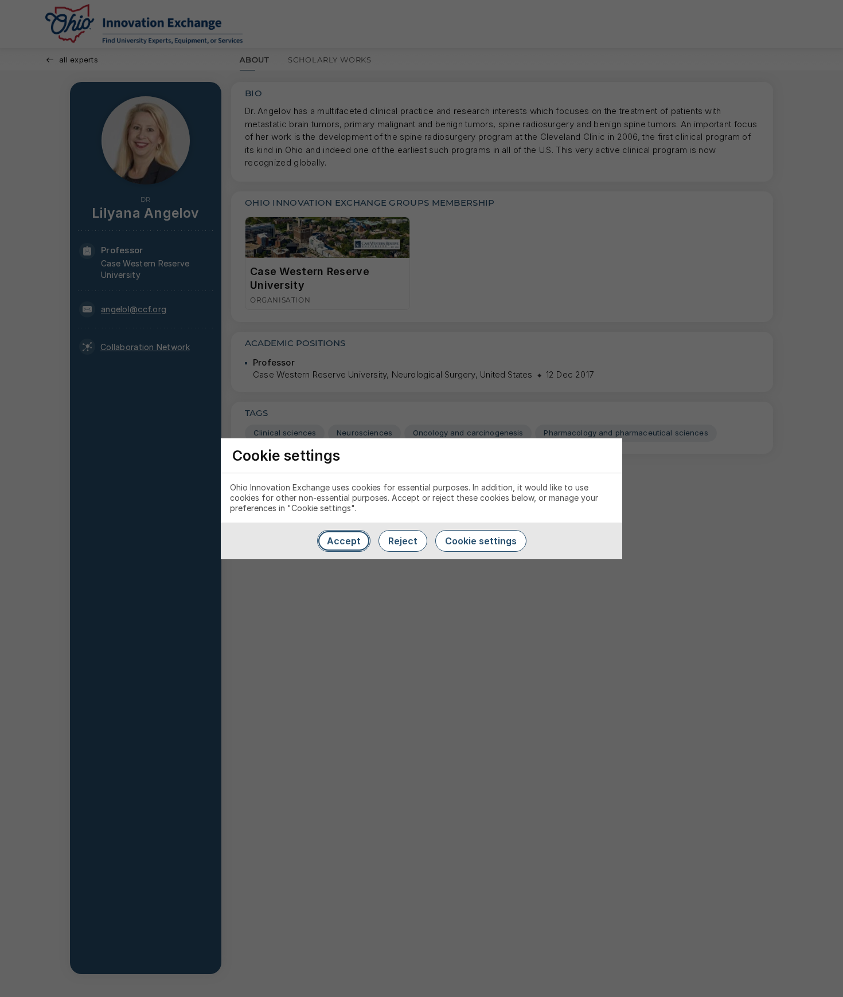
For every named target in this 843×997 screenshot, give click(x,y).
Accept (344, 541)
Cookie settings (481, 541)
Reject (402, 541)
